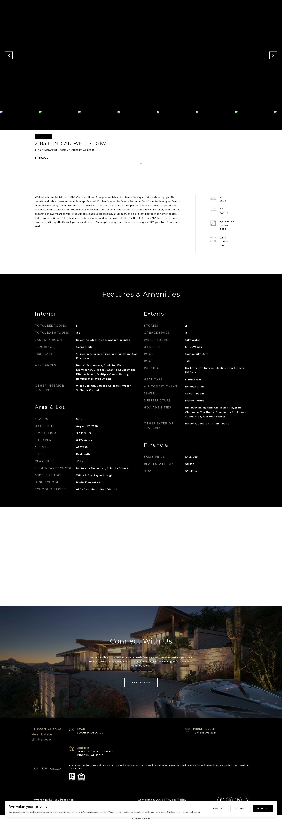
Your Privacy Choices (141, 818)
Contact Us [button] (141, 682)
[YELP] (247, 800)
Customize (241, 808)
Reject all (218, 808)
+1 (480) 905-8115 (205, 732)
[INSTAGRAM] (229, 800)
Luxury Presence (61, 799)
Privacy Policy (176, 799)
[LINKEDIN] (238, 800)
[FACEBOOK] (220, 800)
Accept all (263, 808)
